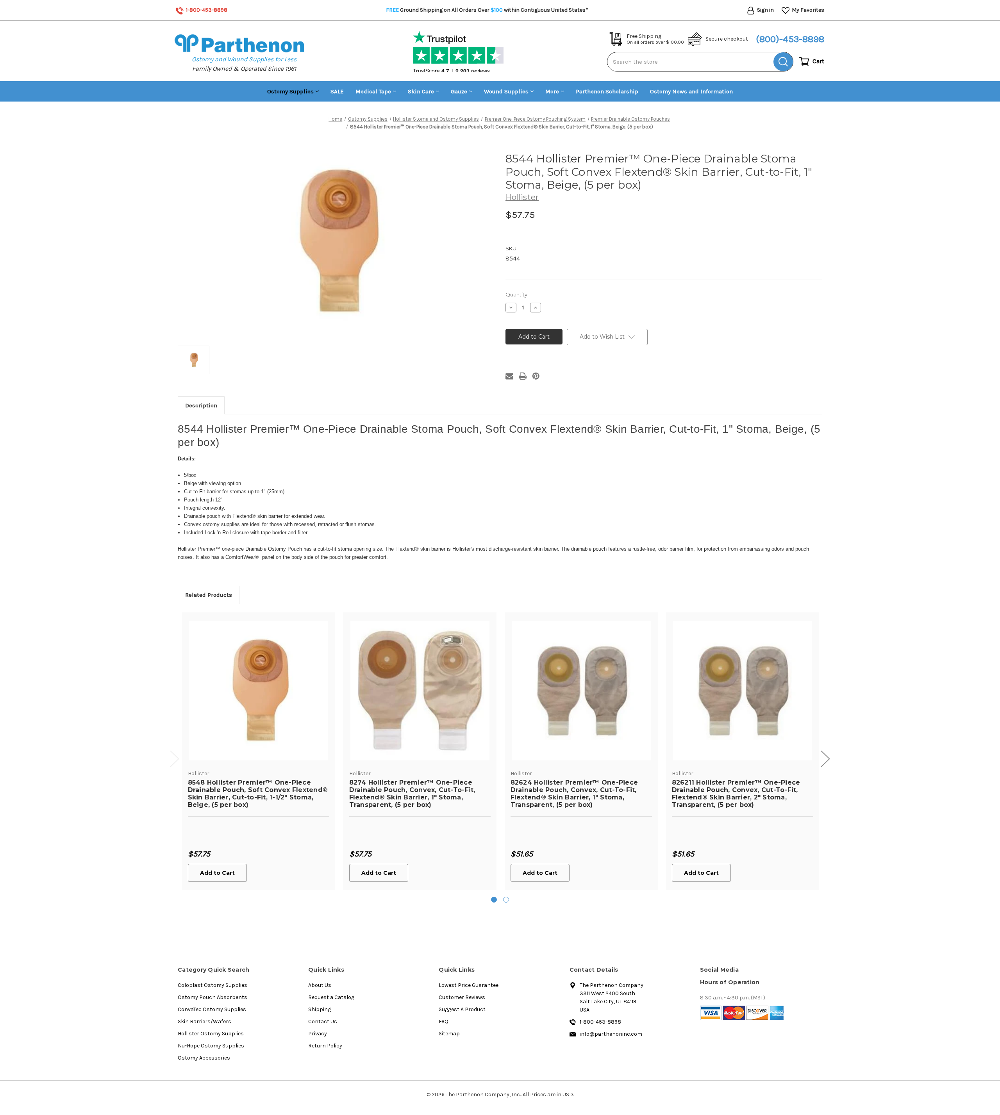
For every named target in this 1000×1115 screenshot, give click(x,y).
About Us (319, 985)
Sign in (765, 10)
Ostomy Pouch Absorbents (212, 997)
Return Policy (325, 1045)
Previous (174, 759)
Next (825, 759)
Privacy (317, 1033)
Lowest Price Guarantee (468, 985)
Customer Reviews (462, 997)
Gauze (459, 91)
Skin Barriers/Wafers (204, 1021)
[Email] (509, 376)
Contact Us (322, 1021)
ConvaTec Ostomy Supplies (212, 1009)
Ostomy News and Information (691, 91)
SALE (337, 91)
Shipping (319, 1009)
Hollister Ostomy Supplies (211, 1033)
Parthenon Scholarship (607, 91)
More (552, 91)
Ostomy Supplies (290, 91)
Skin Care (421, 91)
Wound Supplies (506, 91)
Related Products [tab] (208, 594)
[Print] (523, 376)
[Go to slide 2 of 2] (506, 900)
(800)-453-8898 (790, 39)
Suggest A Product (462, 1009)
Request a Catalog (331, 997)
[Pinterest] (536, 376)
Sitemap (449, 1033)
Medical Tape (373, 91)
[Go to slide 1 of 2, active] (494, 900)
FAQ (443, 1021)
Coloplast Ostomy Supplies (212, 985)
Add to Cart (217, 872)
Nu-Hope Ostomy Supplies (211, 1045)
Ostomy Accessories (204, 1057)
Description (201, 405)
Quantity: (517, 294)
